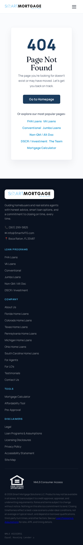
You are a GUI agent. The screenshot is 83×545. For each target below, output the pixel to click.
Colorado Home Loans (18, 320)
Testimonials (12, 373)
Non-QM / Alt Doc (42, 135)
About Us (10, 307)
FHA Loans (34, 121)
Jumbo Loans (52, 128)
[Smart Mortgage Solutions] (23, 6)
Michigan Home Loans (18, 340)
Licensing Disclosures (18, 440)
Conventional (31, 128)
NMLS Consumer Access (48, 482)
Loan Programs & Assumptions (23, 433)
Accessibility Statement (19, 453)
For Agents (11, 360)
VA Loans (49, 121)
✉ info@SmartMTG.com (19, 233)
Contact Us (12, 380)
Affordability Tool (15, 403)
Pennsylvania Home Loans (20, 333)
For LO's (9, 366)
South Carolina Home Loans (22, 353)
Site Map (10, 460)
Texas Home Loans (16, 327)
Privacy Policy (13, 446)
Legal (8, 427)
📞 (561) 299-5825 (16, 227)
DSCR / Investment (34, 141)
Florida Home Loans (17, 314)
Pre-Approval (13, 410)
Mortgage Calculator (41, 148)
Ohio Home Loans (15, 347)
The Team (55, 141)
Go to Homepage (41, 99)
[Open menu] (74, 7)
